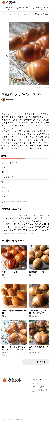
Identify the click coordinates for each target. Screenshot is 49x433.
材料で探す (36, 383)
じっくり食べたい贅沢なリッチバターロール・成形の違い (13, 348)
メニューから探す (38, 387)
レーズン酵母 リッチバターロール (14, 311)
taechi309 (10, 100)
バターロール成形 (10, 272)
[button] (32, 87)
